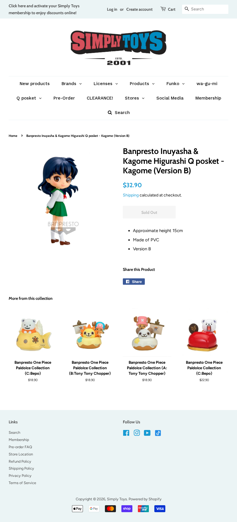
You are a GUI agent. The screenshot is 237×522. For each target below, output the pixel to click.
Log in (112, 9)
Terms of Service (22, 483)
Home (13, 136)
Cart (171, 9)
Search (14, 432)
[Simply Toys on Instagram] (137, 434)
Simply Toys (117, 499)
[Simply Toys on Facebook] (126, 434)
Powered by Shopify (145, 499)
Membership (19, 440)
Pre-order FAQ (20, 447)
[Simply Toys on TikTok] (158, 433)
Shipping (131, 195)
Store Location (21, 454)
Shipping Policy (21, 468)
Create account (139, 9)
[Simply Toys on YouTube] (147, 434)
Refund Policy (20, 461)
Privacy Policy (20, 475)
